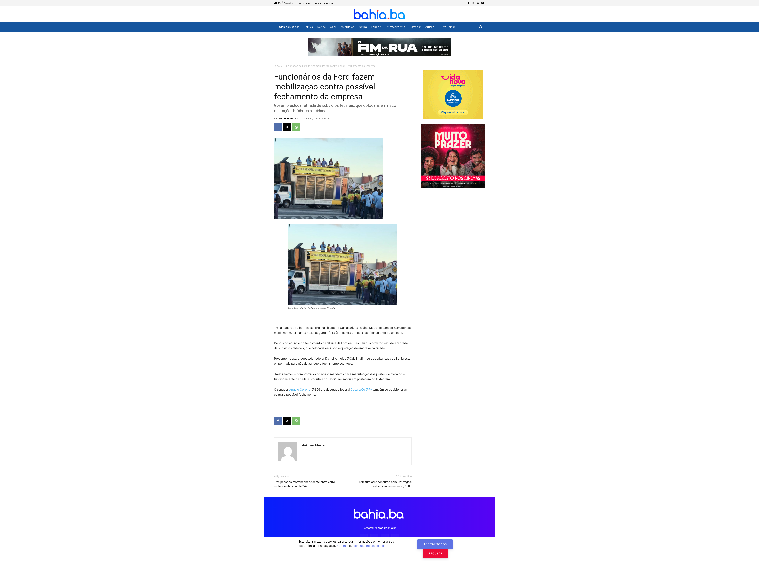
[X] (478, 3)
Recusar (435, 553)
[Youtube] (482, 3)
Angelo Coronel (300, 389)
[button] (480, 27)
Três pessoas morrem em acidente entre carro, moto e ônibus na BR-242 (305, 484)
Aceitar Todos (435, 544)
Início (277, 66)
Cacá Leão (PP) (361, 389)
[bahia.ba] (379, 14)
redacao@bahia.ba (384, 528)
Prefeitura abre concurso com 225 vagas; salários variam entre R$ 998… (385, 484)
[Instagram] (473, 3)
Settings (342, 546)
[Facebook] (468, 3)
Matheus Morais (288, 118)
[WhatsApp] (296, 127)
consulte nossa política (369, 546)
